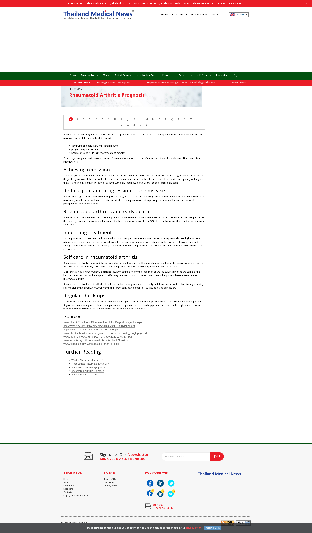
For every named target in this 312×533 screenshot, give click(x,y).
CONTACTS (217, 14)
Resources (167, 75)
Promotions (222, 75)
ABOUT (164, 14)
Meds (106, 75)
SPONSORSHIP (199, 14)
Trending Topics (89, 75)
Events (181, 75)
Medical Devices (122, 75)
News (73, 75)
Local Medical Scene (146, 75)
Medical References (200, 75)
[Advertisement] (156, 47)
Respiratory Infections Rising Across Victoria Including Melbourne (172, 82)
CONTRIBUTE (179, 14)
